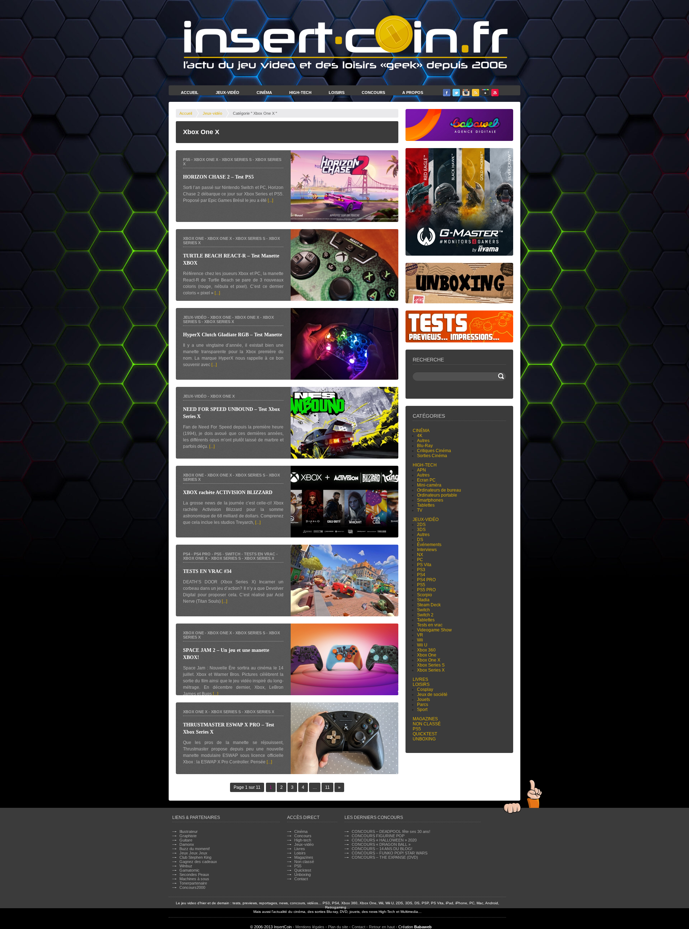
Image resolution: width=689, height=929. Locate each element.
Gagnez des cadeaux (198, 861)
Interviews (427, 549)
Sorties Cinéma (432, 455)
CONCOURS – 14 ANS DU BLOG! (382, 849)
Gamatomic (189, 870)
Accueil (189, 92)
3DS (421, 529)
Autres (423, 440)
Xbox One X (206, 159)
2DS (421, 524)
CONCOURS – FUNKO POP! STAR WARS (389, 853)
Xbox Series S (237, 159)
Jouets (423, 699)
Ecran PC (426, 480)
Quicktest (425, 733)
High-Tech (300, 92)
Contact (301, 879)
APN (421, 470)
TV (419, 510)
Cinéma (264, 92)
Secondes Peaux (194, 874)
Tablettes (426, 505)
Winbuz (185, 866)
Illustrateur (188, 831)
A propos (412, 92)
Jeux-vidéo (212, 113)
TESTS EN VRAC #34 (207, 571)
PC (420, 559)
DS (420, 539)
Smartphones (430, 500)
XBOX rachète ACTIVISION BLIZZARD (227, 492)
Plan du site (338, 927)
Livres (420, 679)
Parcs (422, 704)
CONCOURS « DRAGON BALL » (381, 844)
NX (420, 554)
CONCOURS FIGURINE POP (378, 836)
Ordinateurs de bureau (439, 490)
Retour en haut (382, 927)
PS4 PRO (202, 554)
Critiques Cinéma (434, 450)
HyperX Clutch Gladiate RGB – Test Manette (232, 334)
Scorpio (424, 594)
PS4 (186, 554)
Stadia (423, 599)
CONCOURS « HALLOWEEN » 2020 (384, 840)
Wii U (422, 645)
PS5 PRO (426, 589)
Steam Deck (429, 604)
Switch (232, 554)
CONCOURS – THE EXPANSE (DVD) (385, 857)
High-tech (425, 465)
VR (420, 634)
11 (327, 787)
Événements (429, 544)
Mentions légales (309, 927)
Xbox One (193, 238)
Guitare (185, 840)
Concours (373, 92)
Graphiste (188, 836)
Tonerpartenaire (193, 883)
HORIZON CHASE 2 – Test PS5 (218, 177)
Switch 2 (425, 614)
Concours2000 (192, 887)
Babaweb (423, 927)
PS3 (421, 569)
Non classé (427, 723)
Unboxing (424, 738)
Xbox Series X (219, 321)
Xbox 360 (426, 650)
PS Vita (424, 564)
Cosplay (425, 689)
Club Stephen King (195, 857)
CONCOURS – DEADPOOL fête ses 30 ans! (391, 831)
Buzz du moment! (194, 849)
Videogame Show (434, 629)
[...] (270, 200)
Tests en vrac (259, 554)
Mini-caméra (429, 485)
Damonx (186, 844)
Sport (422, 709)
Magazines (425, 718)
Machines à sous (194, 879)
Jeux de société (432, 694)
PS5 (186, 159)
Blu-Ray (425, 445)
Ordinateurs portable (437, 495)
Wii (420, 640)
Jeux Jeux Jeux (193, 853)
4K (419, 435)
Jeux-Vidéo (227, 92)
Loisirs (336, 92)
